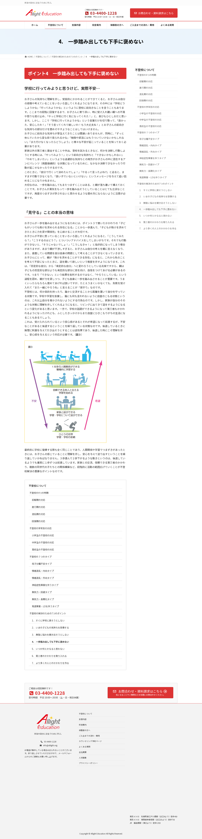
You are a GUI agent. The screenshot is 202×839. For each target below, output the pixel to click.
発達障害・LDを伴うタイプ (45, 606)
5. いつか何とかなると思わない (48, 648)
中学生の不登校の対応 (43, 542)
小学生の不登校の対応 (43, 535)
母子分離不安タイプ (42, 563)
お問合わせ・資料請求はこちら (156, 13)
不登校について (37, 486)
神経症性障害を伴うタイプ (45, 584)
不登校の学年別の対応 (41, 528)
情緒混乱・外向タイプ (43, 577)
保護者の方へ (84, 730)
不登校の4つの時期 (39, 492)
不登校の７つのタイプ (41, 556)
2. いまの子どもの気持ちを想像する (50, 627)
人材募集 (82, 757)
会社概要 (82, 752)
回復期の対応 (38, 521)
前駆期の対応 (38, 499)
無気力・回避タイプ (42, 592)
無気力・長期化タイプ (43, 599)
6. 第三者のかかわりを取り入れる (49, 655)
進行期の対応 (38, 506)
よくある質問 (84, 746)
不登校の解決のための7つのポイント (48, 613)
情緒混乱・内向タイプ (43, 570)
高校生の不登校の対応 (43, 549)
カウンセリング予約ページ (90, 741)
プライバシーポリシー (88, 763)
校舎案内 (82, 724)
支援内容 (82, 719)
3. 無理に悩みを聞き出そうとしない (50, 634)
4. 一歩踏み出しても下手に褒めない (50, 641)
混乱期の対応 (38, 514)
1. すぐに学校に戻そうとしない (48, 620)
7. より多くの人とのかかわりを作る (50, 663)
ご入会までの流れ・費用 (89, 735)
